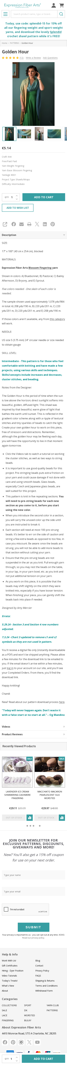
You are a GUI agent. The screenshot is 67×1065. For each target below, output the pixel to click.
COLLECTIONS (9, 1005)
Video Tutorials (9, 975)
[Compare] (29, 818)
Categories (9, 999)
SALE (4, 1010)
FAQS (38, 975)
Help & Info (10, 954)
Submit (33, 927)
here (62, 702)
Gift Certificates (9, 965)
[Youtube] (37, 1042)
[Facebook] (14, 224)
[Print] (29, 224)
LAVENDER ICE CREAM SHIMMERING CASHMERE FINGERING (17, 795)
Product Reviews (12, 734)
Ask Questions (50, 57)
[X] (37, 224)
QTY (7, 197)
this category (57, 319)
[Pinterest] (52, 224)
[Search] (61, 14)
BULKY (27, 1020)
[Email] (21, 224)
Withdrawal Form (44, 990)
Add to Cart (43, 197)
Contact (39, 965)
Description (9, 235)
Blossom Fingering (40, 267)
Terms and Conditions (46, 985)
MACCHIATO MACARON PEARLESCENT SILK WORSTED (49, 795)
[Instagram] (21, 1042)
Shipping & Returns (45, 980)
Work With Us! (9, 960)
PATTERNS (52, 1010)
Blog (37, 960)
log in (10, 668)
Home (4, 43)
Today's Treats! (9, 980)
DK (25, 1010)
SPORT (27, 1005)
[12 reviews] (10, 57)
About (5, 990)
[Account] (53, 5)
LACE (4, 1015)
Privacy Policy (42, 970)
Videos (6, 726)
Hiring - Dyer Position (12, 970)
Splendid (56, 32)
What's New (8, 985)
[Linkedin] (45, 224)
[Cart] (61, 5)
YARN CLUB (53, 1005)
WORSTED (29, 1015)
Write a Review (33, 57)
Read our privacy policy (33, 937)
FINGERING (8, 1020)
